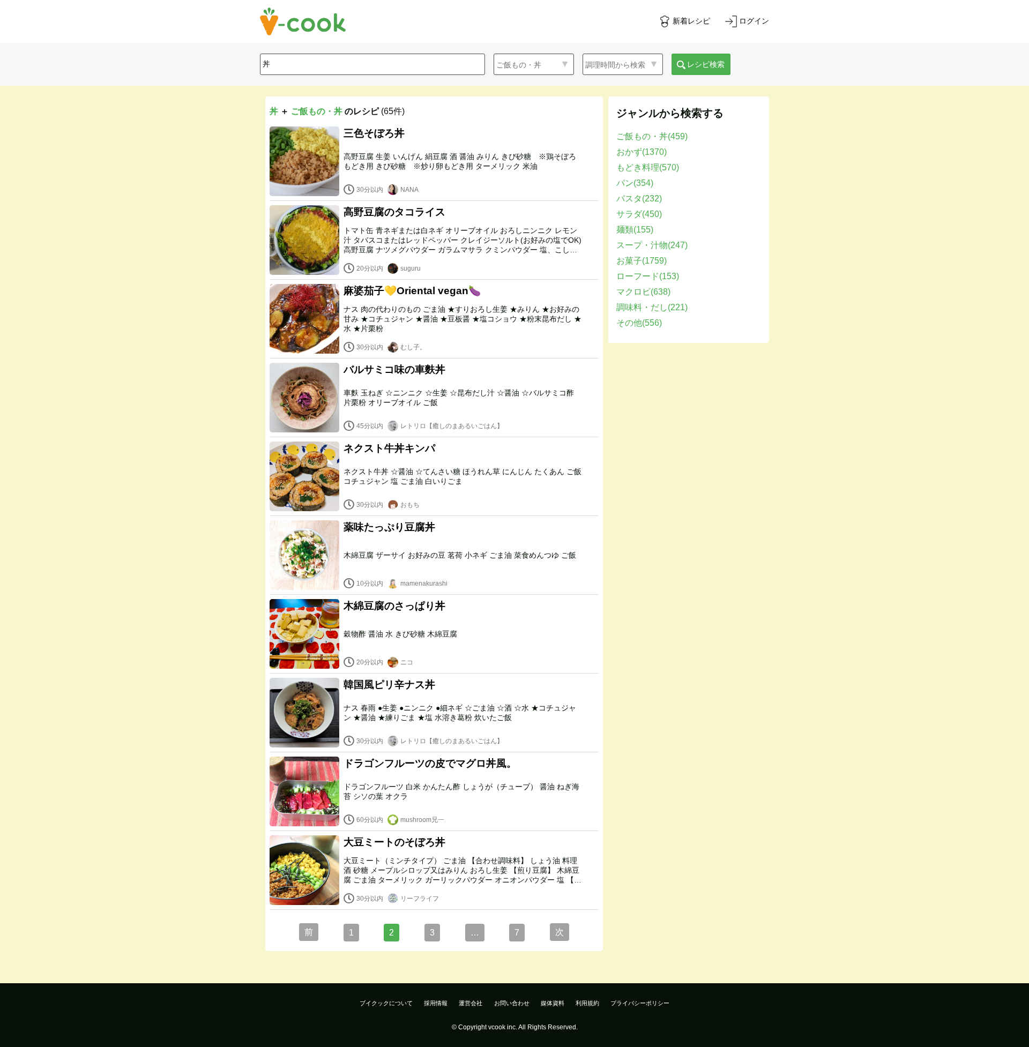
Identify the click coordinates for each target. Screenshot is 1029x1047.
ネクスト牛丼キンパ (389, 448)
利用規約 (587, 1003)
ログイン (754, 21)
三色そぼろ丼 (374, 133)
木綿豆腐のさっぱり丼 (394, 605)
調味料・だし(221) (652, 307)
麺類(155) (634, 229)
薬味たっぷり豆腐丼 (389, 527)
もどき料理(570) (647, 167)
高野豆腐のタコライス (394, 212)
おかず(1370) (641, 151)
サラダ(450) (639, 214)
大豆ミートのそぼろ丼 (394, 842)
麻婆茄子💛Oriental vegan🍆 (412, 290)
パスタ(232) (639, 198)
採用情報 (436, 1003)
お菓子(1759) (641, 260)
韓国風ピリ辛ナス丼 (389, 684)
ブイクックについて (386, 1003)
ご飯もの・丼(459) (652, 136)
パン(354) (634, 183)
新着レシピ (691, 21)
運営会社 (470, 1003)
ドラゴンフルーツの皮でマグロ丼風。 (430, 763)
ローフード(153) (647, 276)
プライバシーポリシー (639, 1003)
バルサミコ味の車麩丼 (394, 369)
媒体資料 (552, 1003)
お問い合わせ (512, 1003)
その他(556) (639, 322)
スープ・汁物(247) (652, 245)
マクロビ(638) (643, 291)
